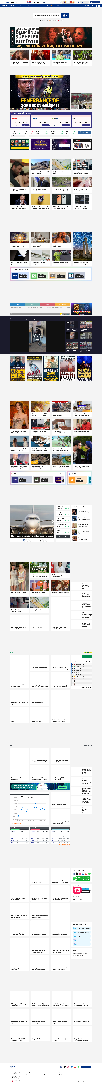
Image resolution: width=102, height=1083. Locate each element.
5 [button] (30, 540)
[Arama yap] (79, 2)
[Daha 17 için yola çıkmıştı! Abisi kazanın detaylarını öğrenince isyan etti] (60, 917)
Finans (27, 1077)
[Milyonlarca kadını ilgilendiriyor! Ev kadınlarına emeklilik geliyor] (39, 770)
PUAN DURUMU (76, 656)
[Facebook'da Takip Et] (74, 874)
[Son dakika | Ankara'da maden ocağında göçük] (59, 109)
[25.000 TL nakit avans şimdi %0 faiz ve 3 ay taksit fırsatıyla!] (27, 109)
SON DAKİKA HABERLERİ (7, 5)
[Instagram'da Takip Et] (80, 874)
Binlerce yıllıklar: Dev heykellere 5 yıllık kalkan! (86, 624)
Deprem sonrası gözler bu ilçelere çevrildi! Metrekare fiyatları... (86, 772)
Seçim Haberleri (46, 1081)
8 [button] (40, 540)
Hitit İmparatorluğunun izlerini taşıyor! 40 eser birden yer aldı (87, 615)
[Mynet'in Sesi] (40, 144)
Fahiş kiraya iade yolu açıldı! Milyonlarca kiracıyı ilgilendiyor (86, 811)
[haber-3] (51, 368)
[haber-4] (67, 368)
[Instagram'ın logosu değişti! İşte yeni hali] (61, 1031)
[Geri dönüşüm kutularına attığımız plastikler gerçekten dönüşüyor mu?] (39, 567)
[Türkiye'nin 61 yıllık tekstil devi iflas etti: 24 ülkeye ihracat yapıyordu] (76, 800)
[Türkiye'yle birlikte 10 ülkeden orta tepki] (40, 182)
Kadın (27, 1081)
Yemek (27, 1079)
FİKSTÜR (87, 656)
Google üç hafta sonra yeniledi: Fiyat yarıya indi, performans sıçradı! (82, 1040)
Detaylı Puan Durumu (86, 687)
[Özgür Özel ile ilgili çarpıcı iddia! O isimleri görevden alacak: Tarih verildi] (29, 109)
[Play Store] (15, 1073)
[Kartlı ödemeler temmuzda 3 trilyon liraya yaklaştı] (40, 1014)
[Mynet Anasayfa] (7, 1)
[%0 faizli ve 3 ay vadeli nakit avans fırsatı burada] (82, 182)
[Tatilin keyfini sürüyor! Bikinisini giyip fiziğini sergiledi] (60, 890)
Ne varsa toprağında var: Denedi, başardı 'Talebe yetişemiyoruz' (82, 1004)
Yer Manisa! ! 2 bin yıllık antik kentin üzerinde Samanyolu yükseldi (23, 5)
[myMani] (29, 2)
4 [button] (27, 540)
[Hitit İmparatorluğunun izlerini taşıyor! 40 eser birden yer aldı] (76, 615)
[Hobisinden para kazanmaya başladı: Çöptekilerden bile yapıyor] (61, 1014)
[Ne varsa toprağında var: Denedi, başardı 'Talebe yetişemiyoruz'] (82, 996)
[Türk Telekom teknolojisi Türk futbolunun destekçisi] (19, 1031)
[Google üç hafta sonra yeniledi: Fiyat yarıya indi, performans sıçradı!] (82, 1031)
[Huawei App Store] (15, 1081)
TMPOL (12, 840)
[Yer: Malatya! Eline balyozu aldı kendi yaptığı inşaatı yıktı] (76, 781)
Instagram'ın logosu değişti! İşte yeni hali (61, 1039)
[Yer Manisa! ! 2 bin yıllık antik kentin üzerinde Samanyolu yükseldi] (82, 246)
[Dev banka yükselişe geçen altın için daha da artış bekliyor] (31, 109)
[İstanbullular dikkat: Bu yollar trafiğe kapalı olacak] (61, 255)
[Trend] (65, 2)
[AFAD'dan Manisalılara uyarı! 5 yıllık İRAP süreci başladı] (40, 91)
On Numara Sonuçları (83, 944)
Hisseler (61, 1079)
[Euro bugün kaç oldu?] (39, 602)
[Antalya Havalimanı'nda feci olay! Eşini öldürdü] (19, 602)
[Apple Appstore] (15, 1077)
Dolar (33, 793)
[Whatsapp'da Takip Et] (89, 874)
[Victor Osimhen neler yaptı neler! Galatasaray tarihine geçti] (60, 660)
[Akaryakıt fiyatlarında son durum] (40, 1031)
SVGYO (32, 838)
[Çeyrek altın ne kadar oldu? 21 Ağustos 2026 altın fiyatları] (40, 406)
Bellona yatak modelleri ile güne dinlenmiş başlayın (19, 1004)
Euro (40, 793)
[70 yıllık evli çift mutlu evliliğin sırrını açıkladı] (82, 424)
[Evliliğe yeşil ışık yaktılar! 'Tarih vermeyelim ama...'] (61, 237)
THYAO (53, 834)
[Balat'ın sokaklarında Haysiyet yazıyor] (82, 1014)
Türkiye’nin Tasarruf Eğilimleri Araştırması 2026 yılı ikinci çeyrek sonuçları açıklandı (40, 1005)
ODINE (32, 836)
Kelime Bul (78, 1074)
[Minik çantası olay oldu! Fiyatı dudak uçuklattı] (19, 882)
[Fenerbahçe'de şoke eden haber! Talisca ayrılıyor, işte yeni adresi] (17, 109)
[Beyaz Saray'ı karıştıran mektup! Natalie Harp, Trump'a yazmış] (21, 109)
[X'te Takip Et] (65, 1067)
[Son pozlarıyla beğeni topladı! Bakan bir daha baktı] (19, 415)
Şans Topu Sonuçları (83, 940)
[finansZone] (81, 309)
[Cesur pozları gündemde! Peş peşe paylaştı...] (19, 952)
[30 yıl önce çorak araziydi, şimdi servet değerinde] (61, 459)
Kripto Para (61, 1081)
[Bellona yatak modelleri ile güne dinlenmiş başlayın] (19, 996)
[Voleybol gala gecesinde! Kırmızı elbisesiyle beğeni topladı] (39, 960)
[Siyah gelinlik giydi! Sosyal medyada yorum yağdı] (39, 943)
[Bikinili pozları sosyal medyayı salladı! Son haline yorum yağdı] (60, 873)
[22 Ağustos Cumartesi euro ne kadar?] (61, 164)
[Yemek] (70, 2)
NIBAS (12, 836)
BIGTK (12, 838)
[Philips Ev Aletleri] (62, 2)
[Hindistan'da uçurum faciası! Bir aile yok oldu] (11, 109)
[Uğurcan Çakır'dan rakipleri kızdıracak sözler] (19, 669)
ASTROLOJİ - (64, 143)
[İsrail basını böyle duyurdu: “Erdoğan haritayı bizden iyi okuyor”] (35, 109)
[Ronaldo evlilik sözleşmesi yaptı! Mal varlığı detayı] (60, 943)
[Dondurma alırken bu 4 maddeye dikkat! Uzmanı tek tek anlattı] (60, 585)
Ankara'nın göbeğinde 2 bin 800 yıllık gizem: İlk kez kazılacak (86, 605)
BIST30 (26, 793)
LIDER (32, 840)
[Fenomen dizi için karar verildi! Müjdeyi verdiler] (82, 450)
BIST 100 (15, 796)
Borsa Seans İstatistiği (63, 1072)
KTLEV (53, 842)
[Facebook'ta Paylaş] (80, 958)
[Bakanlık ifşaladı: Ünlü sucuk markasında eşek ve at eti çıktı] (76, 791)
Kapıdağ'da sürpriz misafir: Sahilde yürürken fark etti (86, 586)
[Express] (73, 2)
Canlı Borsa (88, 745)
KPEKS (12, 834)
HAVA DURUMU (46, 5)
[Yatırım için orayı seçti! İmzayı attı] (19, 576)
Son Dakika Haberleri (30, 1072)
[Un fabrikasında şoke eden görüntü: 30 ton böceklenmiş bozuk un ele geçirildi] (61, 109)
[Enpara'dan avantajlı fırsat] (41, 109)
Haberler (28, 1074)
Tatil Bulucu (78, 1079)
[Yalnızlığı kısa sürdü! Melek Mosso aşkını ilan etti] (15, 109)
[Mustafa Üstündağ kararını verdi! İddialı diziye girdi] (43, 109)
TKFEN (32, 842)
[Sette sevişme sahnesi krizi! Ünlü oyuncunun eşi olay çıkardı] (60, 960)
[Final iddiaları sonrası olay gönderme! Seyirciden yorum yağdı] (39, 925)
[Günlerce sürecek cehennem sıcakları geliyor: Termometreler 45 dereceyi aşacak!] (13, 109)
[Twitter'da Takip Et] (77, 873)
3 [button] (24, 540)
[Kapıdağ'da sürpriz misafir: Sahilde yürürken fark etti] (76, 586)
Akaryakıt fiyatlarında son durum (40, 1039)
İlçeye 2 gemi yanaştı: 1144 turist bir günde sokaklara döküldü (86, 596)
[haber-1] (17, 368)
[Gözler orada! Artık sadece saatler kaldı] (19, 762)
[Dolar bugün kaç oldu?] (39, 620)
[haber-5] (84, 368)
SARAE (12, 842)
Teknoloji (45, 1072)
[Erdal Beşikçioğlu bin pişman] (69, 109)
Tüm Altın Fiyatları (61, 536)
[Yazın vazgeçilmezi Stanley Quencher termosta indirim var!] (39, 585)
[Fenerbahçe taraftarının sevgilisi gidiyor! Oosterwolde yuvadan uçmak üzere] (49, 109)
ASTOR (53, 840)
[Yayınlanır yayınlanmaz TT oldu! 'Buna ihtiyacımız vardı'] (19, 441)
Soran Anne (78, 1077)
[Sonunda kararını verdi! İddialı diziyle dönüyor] (39, 890)
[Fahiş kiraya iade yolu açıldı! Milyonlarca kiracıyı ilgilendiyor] (76, 810)
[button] (2, 2)
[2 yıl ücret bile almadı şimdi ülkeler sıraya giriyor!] (61, 406)
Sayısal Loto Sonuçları (83, 932)
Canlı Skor (88, 652)
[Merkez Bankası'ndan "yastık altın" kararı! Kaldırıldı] (60, 797)
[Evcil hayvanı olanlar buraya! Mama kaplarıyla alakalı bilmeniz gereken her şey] (82, 406)
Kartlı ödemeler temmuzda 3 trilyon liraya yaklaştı (39, 1022)
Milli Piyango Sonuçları (84, 928)
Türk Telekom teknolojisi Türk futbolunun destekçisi (18, 1039)
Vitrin (44, 1079)
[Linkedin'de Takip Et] (83, 874)
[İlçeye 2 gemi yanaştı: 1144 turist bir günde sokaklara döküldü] (76, 595)
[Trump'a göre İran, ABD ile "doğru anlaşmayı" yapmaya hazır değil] (51, 109)
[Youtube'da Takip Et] (86, 874)
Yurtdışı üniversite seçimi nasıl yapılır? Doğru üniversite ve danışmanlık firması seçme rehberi (19, 1024)
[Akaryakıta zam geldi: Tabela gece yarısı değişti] (33, 109)
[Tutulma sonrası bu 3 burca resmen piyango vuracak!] (19, 237)
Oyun (77, 1072)
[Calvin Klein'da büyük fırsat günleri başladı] (40, 424)
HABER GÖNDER (90, 5)
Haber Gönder (87, 1067)
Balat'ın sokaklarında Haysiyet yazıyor (81, 1022)
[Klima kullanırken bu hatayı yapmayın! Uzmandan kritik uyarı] (40, 255)
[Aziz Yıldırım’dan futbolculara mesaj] (19, 712)
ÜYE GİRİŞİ (85, 2)
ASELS (53, 836)
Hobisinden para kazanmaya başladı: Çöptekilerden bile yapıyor (60, 1023)
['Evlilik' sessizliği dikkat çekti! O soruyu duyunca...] (19, 908)
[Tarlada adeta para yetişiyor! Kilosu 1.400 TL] (19, 620)
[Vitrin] (68, 2)
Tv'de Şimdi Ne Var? (78, 899)
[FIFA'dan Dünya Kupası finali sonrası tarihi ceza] (67, 109)
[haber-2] (34, 368)
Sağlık (44, 1074)
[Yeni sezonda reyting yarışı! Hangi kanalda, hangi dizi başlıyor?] (19, 925)
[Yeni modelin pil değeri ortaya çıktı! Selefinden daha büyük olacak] (19, 255)
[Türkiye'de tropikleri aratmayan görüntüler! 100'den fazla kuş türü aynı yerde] (61, 441)
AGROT (32, 834)
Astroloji (44, 1077)
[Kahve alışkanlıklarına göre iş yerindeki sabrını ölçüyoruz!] (82, 164)
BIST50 (19, 793)
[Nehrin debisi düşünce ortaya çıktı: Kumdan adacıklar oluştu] (61, 182)
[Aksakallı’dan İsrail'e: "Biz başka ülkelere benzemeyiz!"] (19, 459)
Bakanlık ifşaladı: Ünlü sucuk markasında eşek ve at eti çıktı (86, 791)
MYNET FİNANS (18, 136)
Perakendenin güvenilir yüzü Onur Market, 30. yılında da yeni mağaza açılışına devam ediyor (61, 1005)
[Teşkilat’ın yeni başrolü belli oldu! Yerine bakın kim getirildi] (60, 611)
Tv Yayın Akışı (76, 896)
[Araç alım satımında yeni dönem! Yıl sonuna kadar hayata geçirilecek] (45, 109)
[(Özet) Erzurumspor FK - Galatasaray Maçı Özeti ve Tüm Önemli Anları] (39, 695)
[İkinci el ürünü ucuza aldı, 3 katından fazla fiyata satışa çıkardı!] (65, 109)
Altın (46, 793)
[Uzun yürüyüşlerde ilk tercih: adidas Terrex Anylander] (40, 459)
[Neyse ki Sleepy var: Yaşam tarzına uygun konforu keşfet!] (39, 109)
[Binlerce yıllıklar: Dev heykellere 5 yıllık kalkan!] (76, 624)
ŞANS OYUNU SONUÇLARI (79, 924)
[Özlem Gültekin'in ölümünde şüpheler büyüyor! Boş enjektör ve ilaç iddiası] (51, 37)
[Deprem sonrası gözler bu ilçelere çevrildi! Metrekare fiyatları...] (61, 424)
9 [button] (43, 540)
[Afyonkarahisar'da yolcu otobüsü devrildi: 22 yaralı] (40, 164)
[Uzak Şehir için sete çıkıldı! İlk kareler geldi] (19, 173)
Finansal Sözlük (62, 1077)
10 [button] (46, 540)
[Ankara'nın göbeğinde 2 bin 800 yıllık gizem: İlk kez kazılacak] (76, 605)
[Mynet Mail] (99, 5)
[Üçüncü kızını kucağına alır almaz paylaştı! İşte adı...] (39, 908)
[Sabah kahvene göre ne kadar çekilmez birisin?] (40, 237)
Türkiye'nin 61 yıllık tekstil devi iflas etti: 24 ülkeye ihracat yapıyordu (86, 801)
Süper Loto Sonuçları (83, 936)
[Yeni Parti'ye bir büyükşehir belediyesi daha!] (60, 567)
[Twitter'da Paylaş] (83, 958)
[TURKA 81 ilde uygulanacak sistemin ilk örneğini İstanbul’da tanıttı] (19, 109)
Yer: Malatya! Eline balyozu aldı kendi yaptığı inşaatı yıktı (86, 781)
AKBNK (53, 838)
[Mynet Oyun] (19, 144)
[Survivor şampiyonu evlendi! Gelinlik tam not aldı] (39, 873)
